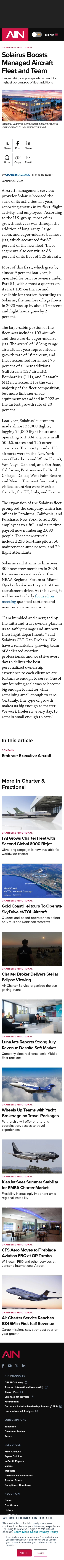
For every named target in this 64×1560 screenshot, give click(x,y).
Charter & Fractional (17, 47)
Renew (8, 1436)
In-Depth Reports (14, 1461)
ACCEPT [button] (24, 1552)
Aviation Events (14, 1480)
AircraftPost (11, 1392)
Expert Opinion (13, 1456)
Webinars (10, 1470)
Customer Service (15, 1431)
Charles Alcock (17, 175)
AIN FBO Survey (14, 1382)
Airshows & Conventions (19, 1475)
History (9, 1510)
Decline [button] (40, 1552)
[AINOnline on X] (17, 1366)
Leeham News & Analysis (19, 1411)
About (8, 1500)
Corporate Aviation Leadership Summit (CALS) (31, 1406)
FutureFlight (12, 1401)
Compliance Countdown (18, 1485)
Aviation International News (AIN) (24, 1387)
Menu (49, 35)
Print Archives (13, 1451)
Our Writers (11, 1505)
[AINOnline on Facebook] (3, 1366)
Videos (9, 1465)
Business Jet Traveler (17, 1396)
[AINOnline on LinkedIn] (23, 1366)
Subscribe (10, 1426)
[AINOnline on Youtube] (10, 1366)
